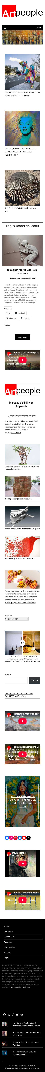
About (6, 926)
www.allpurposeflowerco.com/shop (20, 602)
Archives (8, 615)
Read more (22, 337)
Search (8, 674)
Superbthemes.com (31, 1068)
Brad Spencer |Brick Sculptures (18, 499)
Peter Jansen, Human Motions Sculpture (22, 528)
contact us (16, 432)
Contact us (8, 931)
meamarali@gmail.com (20, 987)
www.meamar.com (32, 661)
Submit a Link (9, 936)
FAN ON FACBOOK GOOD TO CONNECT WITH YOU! (19, 695)
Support (7, 952)
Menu (38, 27)
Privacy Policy (9, 947)
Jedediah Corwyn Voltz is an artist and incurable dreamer (22, 468)
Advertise (8, 942)
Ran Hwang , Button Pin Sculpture (19, 558)
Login (6, 957)
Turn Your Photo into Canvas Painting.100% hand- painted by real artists (22, 801)
